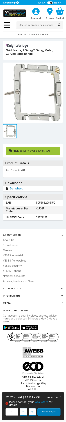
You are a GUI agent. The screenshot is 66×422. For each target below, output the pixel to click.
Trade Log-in (49, 411)
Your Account (13, 288)
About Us (8, 240)
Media (7, 303)
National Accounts (14, 276)
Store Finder (10, 245)
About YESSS (12, 234)
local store (41, 402)
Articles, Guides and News (18, 281)
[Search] (59, 25)
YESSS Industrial (13, 255)
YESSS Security (12, 265)
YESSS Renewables (14, 260)
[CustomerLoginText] (36, 11)
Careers (7, 250)
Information (11, 295)
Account (36, 18)
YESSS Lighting (12, 270)
